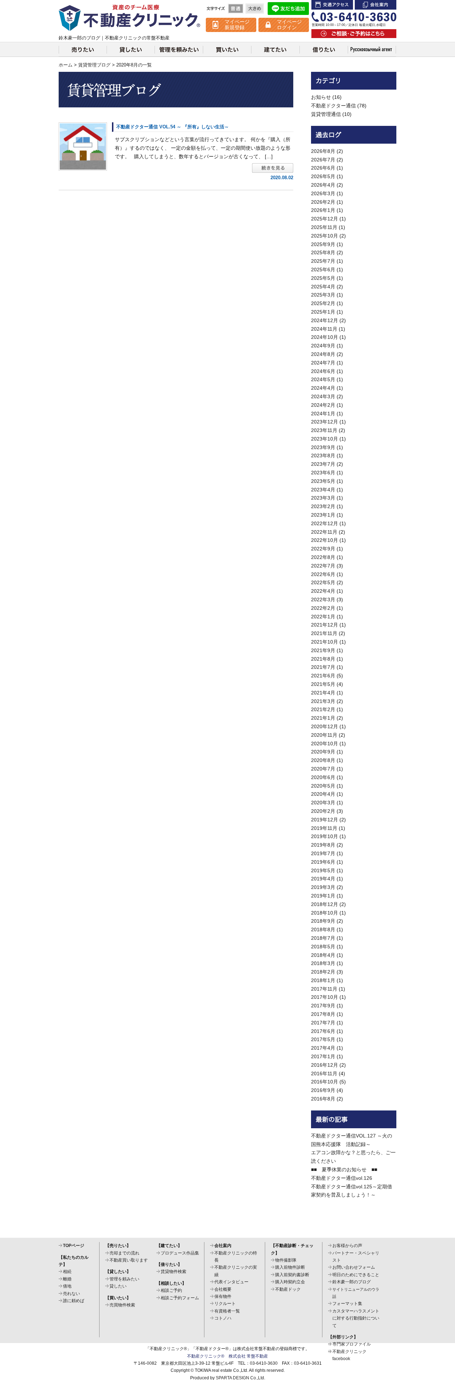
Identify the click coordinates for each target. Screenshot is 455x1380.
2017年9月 (323, 1005)
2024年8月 (323, 354)
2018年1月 (323, 980)
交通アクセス (332, 5)
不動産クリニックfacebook (349, 1355)
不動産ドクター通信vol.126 (341, 1178)
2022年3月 (323, 599)
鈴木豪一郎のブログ (351, 1281)
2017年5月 (323, 1039)
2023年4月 (323, 489)
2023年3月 (323, 498)
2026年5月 (323, 176)
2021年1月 (323, 718)
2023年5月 (323, 481)
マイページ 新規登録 (237, 24)
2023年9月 (323, 447)
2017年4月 (323, 1048)
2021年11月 (324, 633)
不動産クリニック (130, 18)
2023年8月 (323, 455)
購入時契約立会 (290, 1281)
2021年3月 (323, 701)
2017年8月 (323, 1014)
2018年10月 (324, 913)
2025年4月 (323, 286)
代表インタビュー (231, 1281)
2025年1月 (323, 312)
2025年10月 (324, 236)
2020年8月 (323, 760)
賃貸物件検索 (173, 1271)
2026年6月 (323, 168)
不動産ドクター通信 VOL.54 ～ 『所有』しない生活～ (172, 126)
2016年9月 (323, 1090)
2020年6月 (323, 777)
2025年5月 (323, 278)
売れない (71, 1293)
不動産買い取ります (128, 1260)
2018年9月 (323, 921)
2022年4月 (323, 591)
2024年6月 (323, 371)
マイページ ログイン (289, 24)
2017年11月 (324, 989)
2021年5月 (323, 684)
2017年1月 (323, 1056)
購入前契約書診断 (292, 1274)
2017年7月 (323, 1022)
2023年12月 (324, 422)
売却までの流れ (124, 1253)
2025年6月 (323, 269)
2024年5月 (323, 379)
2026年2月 (323, 202)
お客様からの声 (347, 1245)
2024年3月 (323, 396)
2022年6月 (323, 574)
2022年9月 (323, 549)
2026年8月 (323, 151)
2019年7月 (323, 853)
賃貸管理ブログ (94, 65)
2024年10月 (324, 337)
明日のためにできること (355, 1274)
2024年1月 (323, 413)
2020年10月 (324, 743)
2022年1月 (323, 616)
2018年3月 (323, 963)
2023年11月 (324, 430)
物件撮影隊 (285, 1260)
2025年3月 (323, 295)
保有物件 (222, 1296)
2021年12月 (324, 625)
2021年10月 (324, 642)
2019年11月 (324, 828)
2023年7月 (323, 464)
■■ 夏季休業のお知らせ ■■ (344, 1169)
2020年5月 (323, 786)
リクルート (225, 1303)
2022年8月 (323, 557)
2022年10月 (324, 540)
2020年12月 (324, 726)
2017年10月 (324, 997)
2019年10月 (324, 836)
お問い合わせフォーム (353, 1267)
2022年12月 (324, 523)
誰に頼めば (73, 1300)
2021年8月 (323, 659)
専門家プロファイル (351, 1344)
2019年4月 (323, 878)
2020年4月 (323, 794)
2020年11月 (324, 735)
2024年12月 (324, 320)
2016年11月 (324, 1073)
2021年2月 (323, 709)
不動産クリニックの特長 (235, 1257)
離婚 (67, 1279)
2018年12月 (324, 904)
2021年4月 (323, 693)
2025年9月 (323, 244)
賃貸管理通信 (326, 114)
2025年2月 (323, 303)
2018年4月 (323, 955)
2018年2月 (323, 972)
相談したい (372, 49)
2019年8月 (323, 845)
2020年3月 (323, 802)
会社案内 (375, 5)
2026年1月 (323, 210)
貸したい (131, 49)
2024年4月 (323, 388)
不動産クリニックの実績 (235, 1271)
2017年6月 (323, 1031)
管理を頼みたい (179, 49)
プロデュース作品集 (180, 1253)
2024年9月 (323, 345)
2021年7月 (323, 667)
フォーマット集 (347, 1303)
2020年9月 (323, 752)
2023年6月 (323, 472)
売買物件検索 (122, 1304)
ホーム (66, 65)
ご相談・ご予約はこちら (353, 33)
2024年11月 (324, 329)
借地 (67, 1286)
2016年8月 (323, 1099)
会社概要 (222, 1289)
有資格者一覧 (227, 1311)
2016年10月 (324, 1082)
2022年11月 (324, 532)
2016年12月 (324, 1065)
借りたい (324, 49)
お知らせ (321, 97)
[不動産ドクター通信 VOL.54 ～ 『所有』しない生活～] (83, 146)
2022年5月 (323, 582)
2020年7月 (323, 769)
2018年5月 (323, 946)
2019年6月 (323, 862)
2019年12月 (324, 819)
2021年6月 (323, 675)
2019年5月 (323, 870)
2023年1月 (323, 515)
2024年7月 (323, 363)
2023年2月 (323, 506)
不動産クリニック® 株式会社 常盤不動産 (227, 1356)
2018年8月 (323, 929)
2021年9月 (323, 650)
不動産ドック (288, 1289)
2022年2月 (323, 608)
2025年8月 (323, 252)
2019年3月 (323, 887)
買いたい (227, 49)
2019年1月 (323, 896)
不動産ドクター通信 (333, 105)
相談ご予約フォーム (180, 1297)
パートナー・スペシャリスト (355, 1257)
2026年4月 (323, 185)
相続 (67, 1271)
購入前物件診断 (290, 1267)
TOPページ (73, 1245)
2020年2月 (323, 811)
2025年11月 (324, 227)
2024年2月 (323, 405)
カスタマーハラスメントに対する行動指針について (355, 1318)
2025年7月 (323, 261)
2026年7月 (323, 159)
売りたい (83, 49)
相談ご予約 (171, 1290)
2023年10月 (324, 439)
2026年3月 (323, 193)
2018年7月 (323, 938)
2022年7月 (323, 566)
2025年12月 (324, 219)
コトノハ (222, 1318)
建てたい (275, 49)
